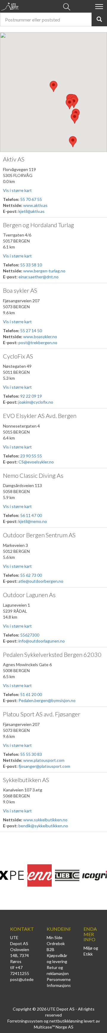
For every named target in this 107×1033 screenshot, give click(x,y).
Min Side (54, 937)
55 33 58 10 (31, 264)
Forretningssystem (25, 1020)
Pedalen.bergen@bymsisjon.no (46, 700)
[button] (53, 86)
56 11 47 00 (31, 515)
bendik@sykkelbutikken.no (43, 825)
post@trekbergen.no (37, 342)
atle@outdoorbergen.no (40, 581)
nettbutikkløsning (66, 1020)
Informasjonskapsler (65, 985)
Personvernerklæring (66, 979)
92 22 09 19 (31, 396)
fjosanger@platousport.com (44, 766)
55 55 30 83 (31, 754)
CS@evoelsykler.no (36, 461)
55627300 (29, 634)
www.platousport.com (43, 760)
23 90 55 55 (31, 455)
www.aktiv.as (35, 205)
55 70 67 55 (31, 199)
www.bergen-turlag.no (44, 270)
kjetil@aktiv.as (31, 211)
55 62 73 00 (31, 575)
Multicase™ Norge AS (53, 1026)
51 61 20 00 (31, 694)
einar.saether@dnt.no (38, 276)
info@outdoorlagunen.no (41, 640)
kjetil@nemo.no (32, 521)
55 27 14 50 (31, 330)
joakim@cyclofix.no (35, 402)
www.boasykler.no (40, 336)
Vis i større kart (17, 190)
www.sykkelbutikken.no (45, 819)
